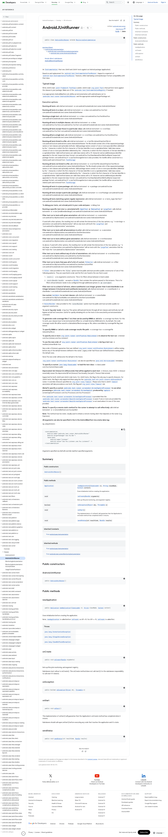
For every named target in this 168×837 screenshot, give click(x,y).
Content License (92, 759)
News (30, 809)
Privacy (54, 809)
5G (53, 813)
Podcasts (31, 816)
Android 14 (101, 806)
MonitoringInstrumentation (86, 40)
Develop (54, 2)
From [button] (57, 534)
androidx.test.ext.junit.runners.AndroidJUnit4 (103, 379)
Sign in (163, 2)
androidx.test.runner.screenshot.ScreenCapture (72, 390)
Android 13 (101, 809)
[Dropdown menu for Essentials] (30, 2)
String (105, 486)
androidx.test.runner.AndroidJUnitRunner (64, 53)
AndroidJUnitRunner (62, 40)
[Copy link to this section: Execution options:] (60, 102)
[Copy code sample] (124, 429)
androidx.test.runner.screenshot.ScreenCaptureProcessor (87, 388)
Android (31, 797)
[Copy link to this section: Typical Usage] (57, 84)
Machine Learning (57, 800)
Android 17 (101, 797)
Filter (46, 271)
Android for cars (80, 806)
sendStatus (82, 520)
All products (100, 824)
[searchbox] (13, 16)
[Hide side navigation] (23, 833)
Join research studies (151, 806)
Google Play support (151, 803)
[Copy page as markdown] (88, 28)
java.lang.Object (47, 47)
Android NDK (126, 811)
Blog (84, 2)
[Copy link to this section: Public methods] (62, 591)
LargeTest (107, 209)
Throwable (101, 505)
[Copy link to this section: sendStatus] (54, 731)
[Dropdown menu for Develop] (60, 2)
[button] (12, 21)
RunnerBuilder (49, 304)
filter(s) (89, 262)
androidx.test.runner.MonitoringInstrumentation (63, 51)
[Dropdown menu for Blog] (88, 2)
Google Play (69, 2)
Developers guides (127, 802)
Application (49, 486)
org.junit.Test (97, 88)
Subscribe (144, 832)
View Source (119, 29)
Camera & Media (57, 806)
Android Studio (153, 2)
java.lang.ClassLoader (68, 365)
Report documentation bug (153, 800)
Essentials (23, 2)
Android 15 (101, 803)
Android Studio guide (128, 799)
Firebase (71, 824)
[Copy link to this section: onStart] (51, 700)
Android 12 (101, 813)
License (37, 832)
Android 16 (101, 800)
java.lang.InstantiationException (57, 632)
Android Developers (48, 20)
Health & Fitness (56, 803)
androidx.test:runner (119, 26)
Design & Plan (39, 2)
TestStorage (70, 160)
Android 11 (101, 816)
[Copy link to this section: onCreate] (53, 652)
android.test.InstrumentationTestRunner (80, 73)
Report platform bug (151, 797)
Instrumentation (51, 69)
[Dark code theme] (124, 38)
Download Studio (127, 808)
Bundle (76, 280)
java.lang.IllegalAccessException (58, 637)
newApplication (83, 486)
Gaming (54, 797)
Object (90, 505)
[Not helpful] (124, 20)
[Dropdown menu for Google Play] (75, 2)
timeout (114, 382)
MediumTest (95, 209)
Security (31, 803)
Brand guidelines (47, 832)
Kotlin (117, 31)
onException (82, 505)
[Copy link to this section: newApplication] (58, 600)
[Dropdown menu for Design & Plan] (46, 2)
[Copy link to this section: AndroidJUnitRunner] (63, 573)
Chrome (61, 824)
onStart (81, 510)
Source (30, 806)
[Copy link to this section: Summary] (55, 459)
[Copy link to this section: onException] (56, 682)
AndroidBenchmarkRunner (54, 61)
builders (55, 295)
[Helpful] (121, 20)
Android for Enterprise (35, 800)
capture (107, 390)
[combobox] (115, 2)
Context (80, 488)
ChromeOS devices (81, 803)
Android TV (78, 809)
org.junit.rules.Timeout (81, 382)
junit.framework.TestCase (66, 88)
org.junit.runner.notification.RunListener (79, 336)
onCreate (81, 496)
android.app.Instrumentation (54, 49)
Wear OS (77, 800)
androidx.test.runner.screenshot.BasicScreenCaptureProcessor (67, 399)
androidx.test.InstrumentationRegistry (90, 90)
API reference (8, 10)
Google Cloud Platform (84, 824)
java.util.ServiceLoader (105, 361)
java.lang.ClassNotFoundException (58, 642)
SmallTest (84, 209)
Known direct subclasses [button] (54, 60)
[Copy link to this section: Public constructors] (67, 564)
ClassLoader (94, 486)
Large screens (79, 797)
